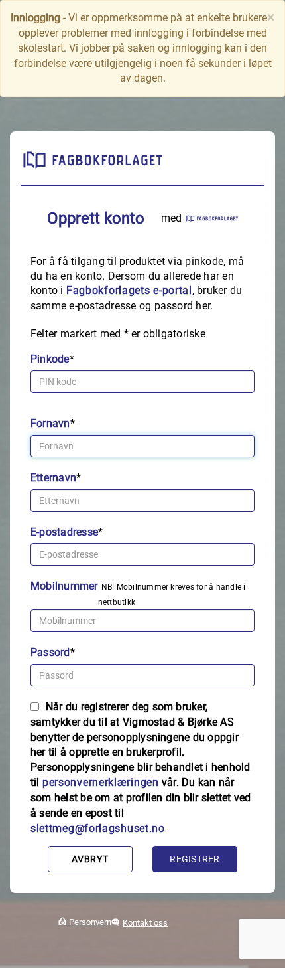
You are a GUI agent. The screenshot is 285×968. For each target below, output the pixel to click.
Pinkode (50, 359)
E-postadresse (64, 532)
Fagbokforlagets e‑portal (129, 290)
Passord (50, 652)
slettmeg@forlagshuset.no (97, 828)
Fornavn (50, 423)
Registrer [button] (194, 859)
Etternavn (53, 477)
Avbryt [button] (90, 859)
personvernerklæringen (100, 782)
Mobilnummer (64, 586)
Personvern (90, 922)
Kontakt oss (145, 923)
